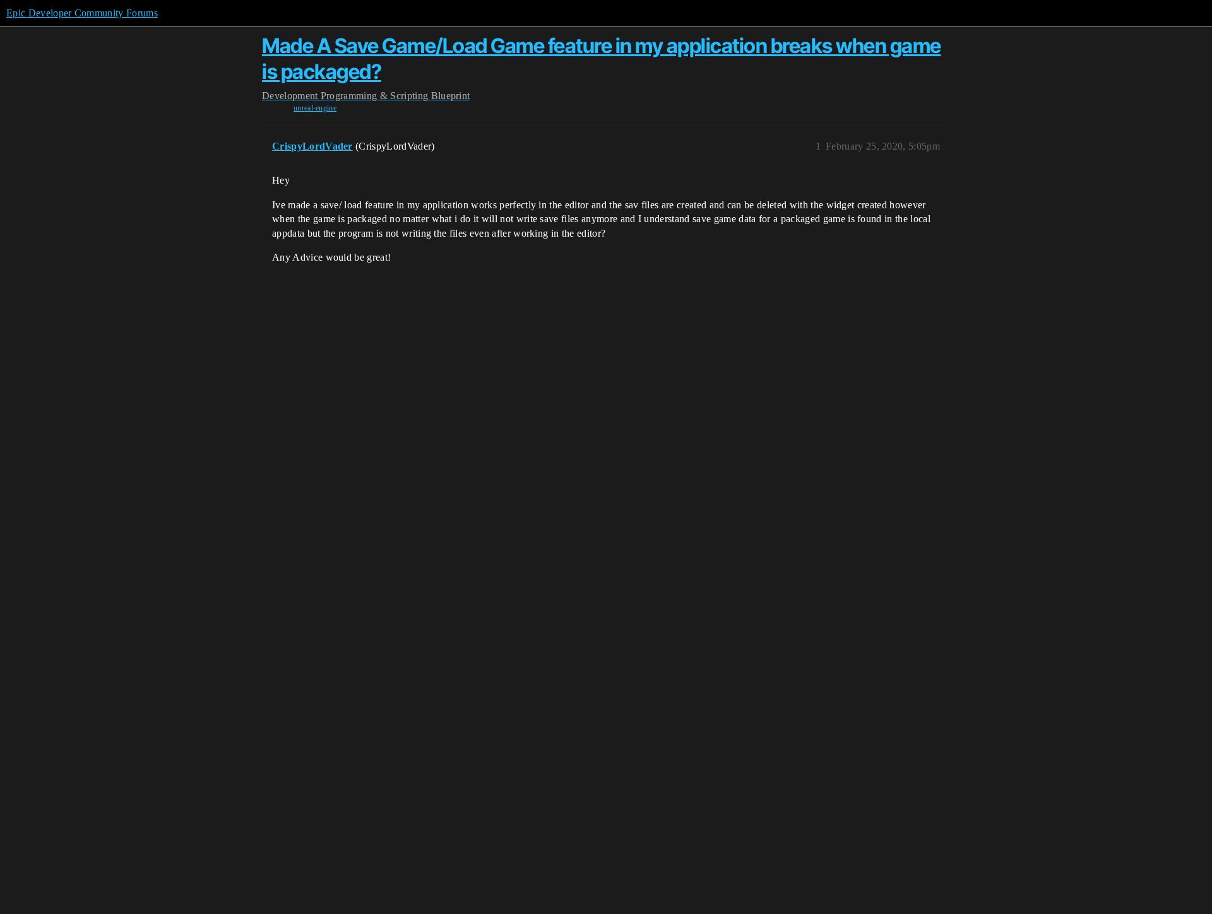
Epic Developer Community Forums (82, 13)
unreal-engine (315, 108)
